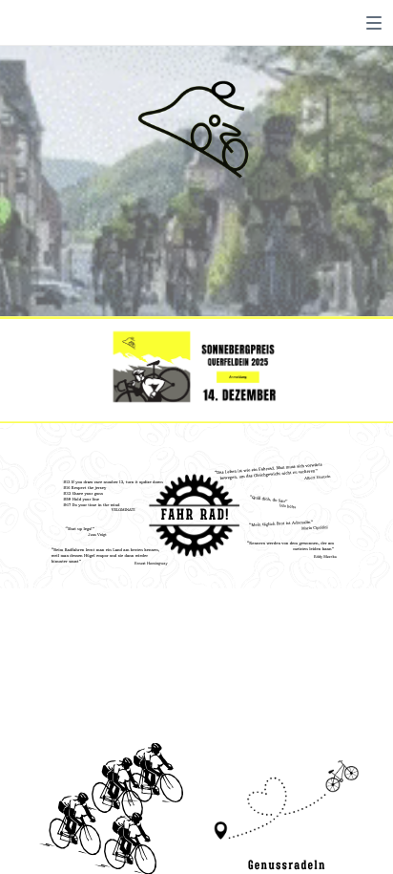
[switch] (373, 22)
